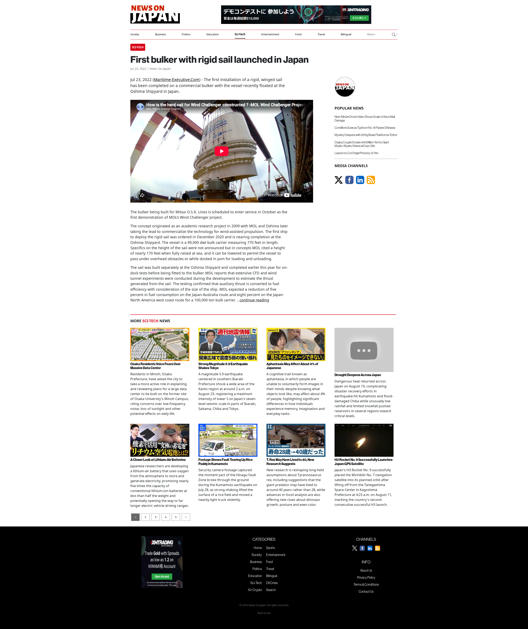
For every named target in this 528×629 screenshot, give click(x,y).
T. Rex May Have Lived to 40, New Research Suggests (290, 462)
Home (258, 548)
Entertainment (270, 34)
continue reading (254, 299)
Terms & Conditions (366, 584)
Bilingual (346, 34)
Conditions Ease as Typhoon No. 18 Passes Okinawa (365, 128)
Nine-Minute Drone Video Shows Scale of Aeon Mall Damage (365, 118)
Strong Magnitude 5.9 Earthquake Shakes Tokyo (223, 366)
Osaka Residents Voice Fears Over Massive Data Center (155, 366)
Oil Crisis (272, 583)
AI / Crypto (255, 590)
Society (134, 34)
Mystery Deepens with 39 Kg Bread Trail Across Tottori (366, 135)
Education (212, 34)
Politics (186, 34)
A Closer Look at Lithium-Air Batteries (158, 460)
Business (160, 34)
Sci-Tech (240, 34)
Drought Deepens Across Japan (358, 375)
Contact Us (366, 591)
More (370, 34)
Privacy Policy (366, 577)
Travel (321, 34)
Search (271, 590)
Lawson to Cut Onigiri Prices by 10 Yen (356, 153)
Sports (270, 548)
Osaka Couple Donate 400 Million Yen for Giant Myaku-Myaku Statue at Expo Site (362, 144)
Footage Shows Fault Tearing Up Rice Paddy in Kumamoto (225, 462)
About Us (366, 570)
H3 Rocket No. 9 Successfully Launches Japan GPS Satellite (363, 462)
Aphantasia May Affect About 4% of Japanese (292, 366)
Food (298, 34)
